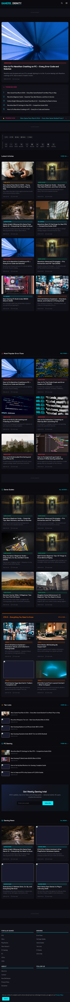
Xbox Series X (5, 946)
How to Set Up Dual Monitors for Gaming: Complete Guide (28, 765)
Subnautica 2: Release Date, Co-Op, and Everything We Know (17, 888)
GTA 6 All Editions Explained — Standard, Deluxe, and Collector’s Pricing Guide (51, 300)
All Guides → (64, 489)
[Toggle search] (62, 3)
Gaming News (7, 221)
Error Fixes (7, 259)
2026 (2, 961)
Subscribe (48, 803)
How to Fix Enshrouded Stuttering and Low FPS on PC (17, 458)
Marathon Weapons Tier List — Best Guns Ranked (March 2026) (30, 720)
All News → (64, 820)
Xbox (2, 939)
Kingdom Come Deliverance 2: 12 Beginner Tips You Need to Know (49, 596)
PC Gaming (41, 221)
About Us (4, 971)
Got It (6, 999)
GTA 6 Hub (39, 954)
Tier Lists (7, 182)
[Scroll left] (18, 118)
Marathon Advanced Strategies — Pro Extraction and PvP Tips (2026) (51, 262)
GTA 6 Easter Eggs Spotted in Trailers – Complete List (18, 684)
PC (2, 954)
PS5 (2, 935)
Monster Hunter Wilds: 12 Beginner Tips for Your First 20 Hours (17, 596)
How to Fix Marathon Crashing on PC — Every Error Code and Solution (31, 67)
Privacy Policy (5, 982)
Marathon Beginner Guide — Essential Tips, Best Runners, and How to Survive (30, 97)
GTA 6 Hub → (62, 617)
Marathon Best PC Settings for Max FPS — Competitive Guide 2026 (27, 105)
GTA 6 (39, 296)
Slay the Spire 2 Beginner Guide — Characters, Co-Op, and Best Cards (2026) (16, 558)
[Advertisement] (35, 331)
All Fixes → (64, 353)
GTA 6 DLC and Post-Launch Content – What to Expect (50, 684)
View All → (65, 156)
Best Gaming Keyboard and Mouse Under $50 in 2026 (27, 727)
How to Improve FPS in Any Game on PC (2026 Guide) (27, 772)
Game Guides (41, 182)
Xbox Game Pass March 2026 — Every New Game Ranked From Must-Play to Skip (31, 93)
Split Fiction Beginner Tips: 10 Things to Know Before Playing (51, 557)
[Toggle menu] (67, 3)
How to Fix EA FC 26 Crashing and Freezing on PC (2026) (15, 421)
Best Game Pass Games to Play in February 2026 (49, 888)
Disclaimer (4, 986)
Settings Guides (41, 939)
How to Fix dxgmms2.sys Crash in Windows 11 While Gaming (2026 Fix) (50, 458)
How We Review (5, 978)
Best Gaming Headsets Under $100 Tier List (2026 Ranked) (29, 734)
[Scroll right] (66, 118)
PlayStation (4, 943)
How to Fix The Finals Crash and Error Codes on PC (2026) (51, 383)
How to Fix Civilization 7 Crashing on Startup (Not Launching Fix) (50, 421)
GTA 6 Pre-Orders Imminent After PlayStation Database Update (49, 850)
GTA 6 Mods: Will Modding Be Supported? (47, 646)
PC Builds (39, 950)
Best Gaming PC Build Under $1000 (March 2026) (15, 300)
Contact (3, 975)
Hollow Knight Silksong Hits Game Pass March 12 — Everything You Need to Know (32, 101)
